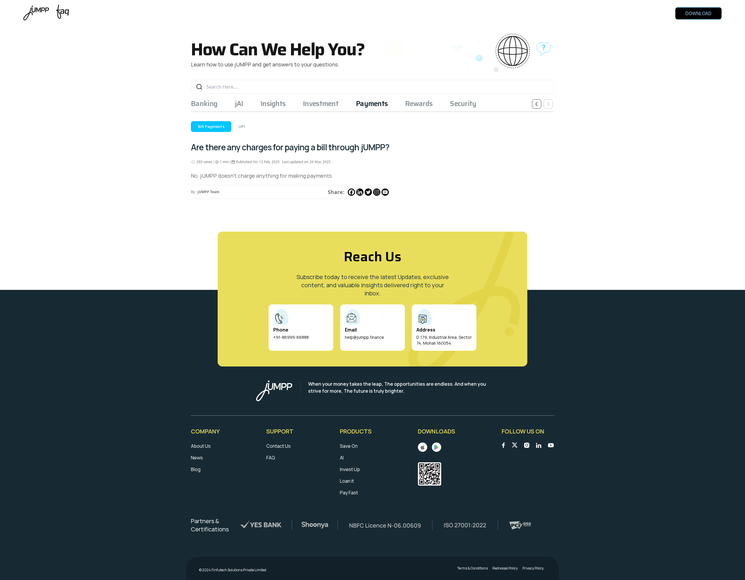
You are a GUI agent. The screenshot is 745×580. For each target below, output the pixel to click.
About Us (201, 446)
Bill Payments (211, 126)
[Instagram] (376, 192)
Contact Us (278, 446)
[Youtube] (385, 192)
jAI (239, 103)
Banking (204, 103)
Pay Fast (349, 492)
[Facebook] (351, 192)
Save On (349, 446)
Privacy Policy (533, 568)
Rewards (418, 103)
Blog (196, 469)
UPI (241, 126)
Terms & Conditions (472, 568)
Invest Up (350, 469)
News (197, 457)
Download (698, 13)
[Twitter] (368, 192)
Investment (320, 103)
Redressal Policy (505, 568)
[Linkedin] (359, 192)
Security (463, 103)
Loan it (347, 481)
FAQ (270, 457)
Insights (272, 103)
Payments (372, 103)
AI (342, 457)
